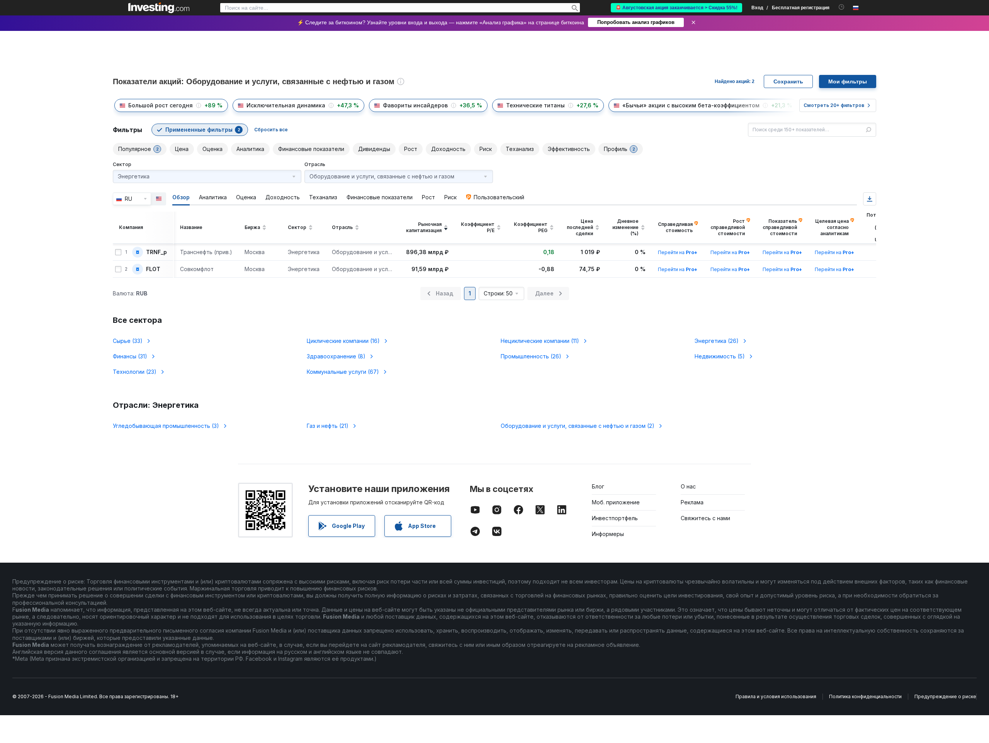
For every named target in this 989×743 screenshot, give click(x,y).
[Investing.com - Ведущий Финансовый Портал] (158, 7)
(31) (130, 356)
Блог (598, 486)
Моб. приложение (616, 502)
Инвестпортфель (615, 518)
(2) (577, 425)
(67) (343, 371)
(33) (128, 341)
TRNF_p (156, 252)
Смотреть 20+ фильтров (834, 105)
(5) (720, 356)
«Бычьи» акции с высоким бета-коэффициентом (691, 105)
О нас (688, 486)
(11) (540, 341)
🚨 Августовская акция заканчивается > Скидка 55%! (676, 7)
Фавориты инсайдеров (415, 105)
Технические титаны (535, 105)
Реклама (692, 502)
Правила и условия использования (776, 696)
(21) (327, 425)
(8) (336, 356)
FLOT (153, 269)
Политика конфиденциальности (865, 696)
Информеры (608, 534)
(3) (166, 425)
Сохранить (788, 81)
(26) (717, 341)
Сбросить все (271, 129)
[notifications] (841, 7)
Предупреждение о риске (945, 696)
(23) (134, 371)
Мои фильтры (847, 81)
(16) (343, 341)
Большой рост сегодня (160, 105)
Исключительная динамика (285, 105)
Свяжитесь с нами (705, 518)
